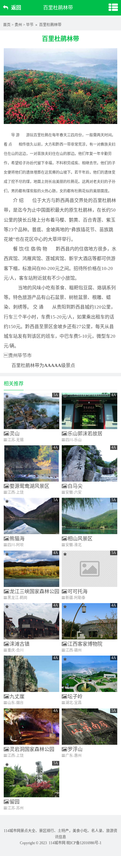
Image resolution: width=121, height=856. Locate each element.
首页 (7, 25)
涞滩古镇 (19, 644)
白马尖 (75, 486)
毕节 (30, 25)
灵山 (15, 433)
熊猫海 (17, 538)
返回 (16, 7)
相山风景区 (80, 538)
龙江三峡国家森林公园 (34, 591)
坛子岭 (75, 696)
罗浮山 (75, 749)
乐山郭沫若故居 (85, 433)
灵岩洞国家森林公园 (32, 749)
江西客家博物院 (85, 644)
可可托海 (77, 591)
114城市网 (57, 843)
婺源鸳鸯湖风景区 (29, 486)
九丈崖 (17, 696)
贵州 (18, 25)
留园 (15, 801)
